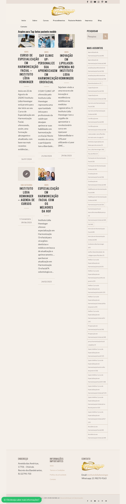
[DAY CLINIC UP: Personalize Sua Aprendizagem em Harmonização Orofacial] (46, 41)
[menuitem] (23, 20)
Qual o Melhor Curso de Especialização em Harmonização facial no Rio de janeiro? (96, 365)
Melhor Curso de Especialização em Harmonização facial (95, 263)
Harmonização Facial (96, 204)
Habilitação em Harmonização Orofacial (97, 198)
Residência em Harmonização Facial (96, 428)
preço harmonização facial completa (96, 343)
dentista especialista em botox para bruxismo (96, 143)
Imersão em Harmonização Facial (96, 230)
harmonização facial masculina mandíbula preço (96, 212)
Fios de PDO (93, 154)
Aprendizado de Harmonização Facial (96, 53)
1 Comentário (25, 219)
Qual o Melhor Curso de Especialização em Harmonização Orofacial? (97, 389)
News (26, 51)
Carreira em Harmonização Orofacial (96, 112)
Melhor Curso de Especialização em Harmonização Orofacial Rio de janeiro (96, 302)
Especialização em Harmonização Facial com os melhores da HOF (48, 199)
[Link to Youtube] (95, 2)
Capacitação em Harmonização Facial (96, 89)
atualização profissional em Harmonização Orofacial (97, 77)
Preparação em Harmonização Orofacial (97, 335)
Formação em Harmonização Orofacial (97, 167)
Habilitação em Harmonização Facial (97, 190)
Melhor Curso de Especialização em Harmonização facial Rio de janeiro (96, 276)
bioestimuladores (94, 83)
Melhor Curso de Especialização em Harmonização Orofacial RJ (96, 316)
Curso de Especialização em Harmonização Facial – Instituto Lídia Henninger (28, 68)
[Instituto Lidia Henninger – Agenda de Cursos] (26, 174)
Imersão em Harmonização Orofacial (96, 238)
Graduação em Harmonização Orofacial (97, 183)
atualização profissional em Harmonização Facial (96, 69)
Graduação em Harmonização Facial (96, 175)
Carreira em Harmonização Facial (96, 104)
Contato (53, 479)
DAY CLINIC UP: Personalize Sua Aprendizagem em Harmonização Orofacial (48, 68)
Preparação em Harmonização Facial (96, 327)
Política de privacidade (58, 475)
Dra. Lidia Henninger (96, 149)
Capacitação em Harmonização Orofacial (97, 97)
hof (90, 224)
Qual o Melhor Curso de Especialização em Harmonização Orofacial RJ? (96, 417)
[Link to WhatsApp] (98, 2)
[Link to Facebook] (87, 2)
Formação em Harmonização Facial (97, 159)
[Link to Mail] (106, 2)
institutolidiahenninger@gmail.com (103, 475)
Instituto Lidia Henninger (96, 245)
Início (52, 466)
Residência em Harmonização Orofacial (97, 436)
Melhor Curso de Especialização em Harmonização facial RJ (96, 289)
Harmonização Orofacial (97, 220)
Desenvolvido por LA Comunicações (71, 498)
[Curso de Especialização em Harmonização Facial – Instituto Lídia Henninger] (26, 40)
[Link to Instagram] (91, 2)
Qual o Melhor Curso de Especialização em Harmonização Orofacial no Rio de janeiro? (96, 402)
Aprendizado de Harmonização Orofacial (97, 61)
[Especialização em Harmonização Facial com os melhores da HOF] (46, 174)
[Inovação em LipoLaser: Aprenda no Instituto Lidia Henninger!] (66, 41)
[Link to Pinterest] (102, 2)
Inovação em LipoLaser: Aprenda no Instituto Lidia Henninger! (66, 66)
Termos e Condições (57, 470)
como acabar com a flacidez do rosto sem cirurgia (96, 135)
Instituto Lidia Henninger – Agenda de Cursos (26, 196)
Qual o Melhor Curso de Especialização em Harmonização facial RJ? (97, 378)
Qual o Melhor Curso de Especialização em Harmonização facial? (96, 352)
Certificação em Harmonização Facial (96, 120)
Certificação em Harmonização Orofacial (97, 127)
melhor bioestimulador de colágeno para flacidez (96, 253)
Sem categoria (26, 185)
